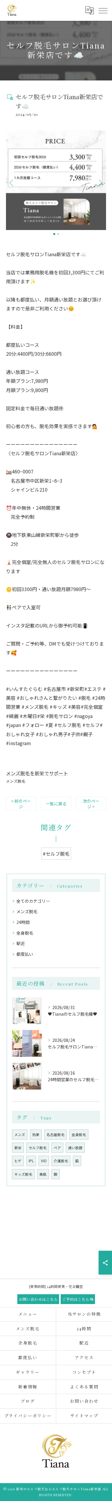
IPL (31, 1160)
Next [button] (100, 183)
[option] (56, 180)
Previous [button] (12, 183)
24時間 (23, 922)
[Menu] (103, 10)
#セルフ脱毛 (56, 853)
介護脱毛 (61, 1160)
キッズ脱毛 (23, 1174)
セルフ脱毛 (38, 1147)
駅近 (20, 943)
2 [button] (58, 234)
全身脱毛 (24, 933)
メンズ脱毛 (15, 781)
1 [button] (54, 234)
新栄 (18, 1147)
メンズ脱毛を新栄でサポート (37, 773)
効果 (35, 1134)
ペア (57, 1147)
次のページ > (91, 803)
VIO (44, 1160)
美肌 (43, 1174)
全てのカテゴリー (33, 901)
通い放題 (75, 1147)
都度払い (24, 954)
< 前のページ (21, 803)
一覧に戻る (56, 804)
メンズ (19, 1134)
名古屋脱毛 (56, 1134)
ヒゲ (18, 1160)
